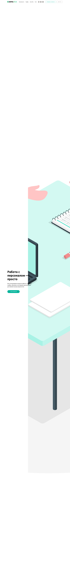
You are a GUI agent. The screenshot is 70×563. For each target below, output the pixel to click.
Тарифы (27, 1)
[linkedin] (43, 2)
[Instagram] (38, 2)
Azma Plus (31, 1)
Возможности (21, 1)
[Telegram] (41, 2)
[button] (13, 291)
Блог (36, 1)
